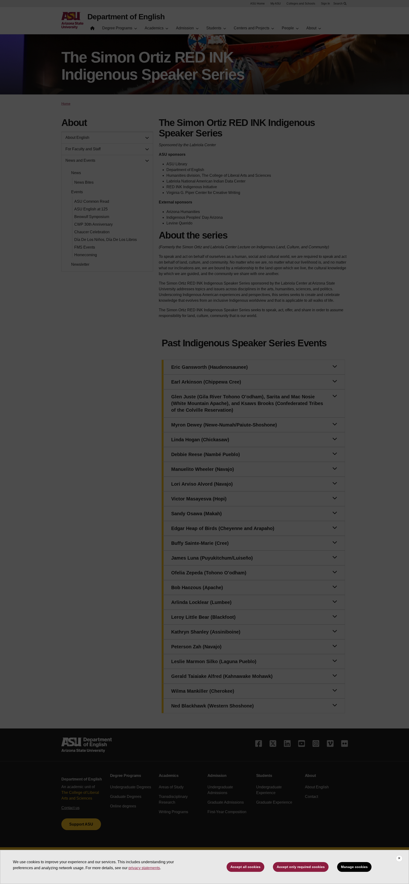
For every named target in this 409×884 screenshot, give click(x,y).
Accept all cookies (245, 867)
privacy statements (144, 868)
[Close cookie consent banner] (399, 858)
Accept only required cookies (301, 867)
